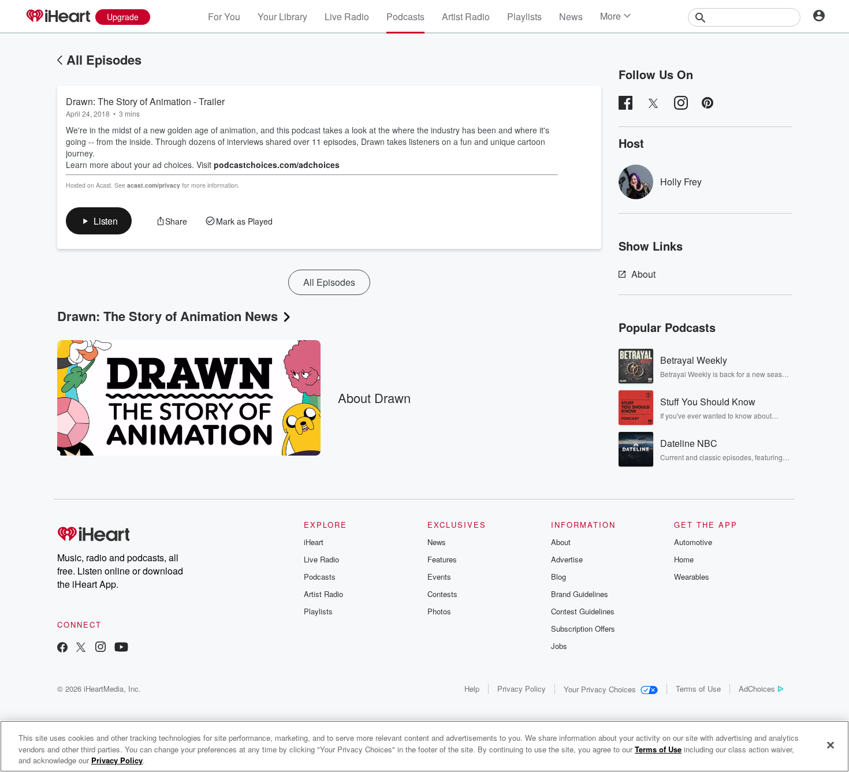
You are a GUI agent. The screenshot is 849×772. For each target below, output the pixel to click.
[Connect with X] (80, 648)
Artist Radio (466, 16)
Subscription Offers (583, 628)
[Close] (830, 745)
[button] (99, 220)
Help (471, 688)
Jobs (559, 645)
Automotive (693, 541)
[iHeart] (57, 16)
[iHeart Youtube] (121, 648)
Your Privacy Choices (600, 689)
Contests (442, 593)
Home (684, 559)
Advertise (567, 559)
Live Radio (347, 16)
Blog (558, 576)
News (571, 16)
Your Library (282, 16)
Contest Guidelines (583, 611)
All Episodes (104, 59)
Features (442, 559)
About (643, 274)
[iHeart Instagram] (100, 648)
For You (224, 16)
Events (439, 576)
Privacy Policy (521, 688)
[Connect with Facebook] (62, 648)
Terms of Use (698, 688)
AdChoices (757, 688)
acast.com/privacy (153, 185)
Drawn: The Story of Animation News (167, 316)
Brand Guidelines (579, 593)
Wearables (691, 576)
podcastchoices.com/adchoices (277, 164)
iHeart (313, 541)
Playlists (524, 16)
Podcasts (405, 16)
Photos (439, 611)
